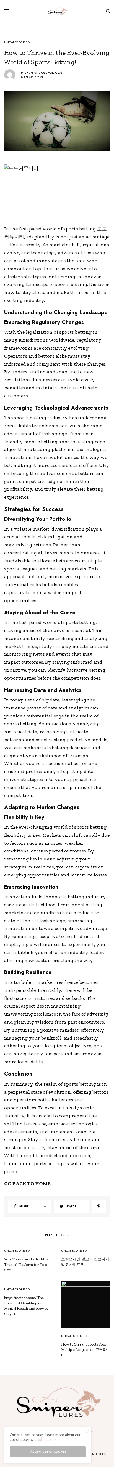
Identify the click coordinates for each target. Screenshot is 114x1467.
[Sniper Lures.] (57, 11)
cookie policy (45, 1439)
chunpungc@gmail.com (43, 73)
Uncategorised (17, 42)
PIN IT (60, 192)
